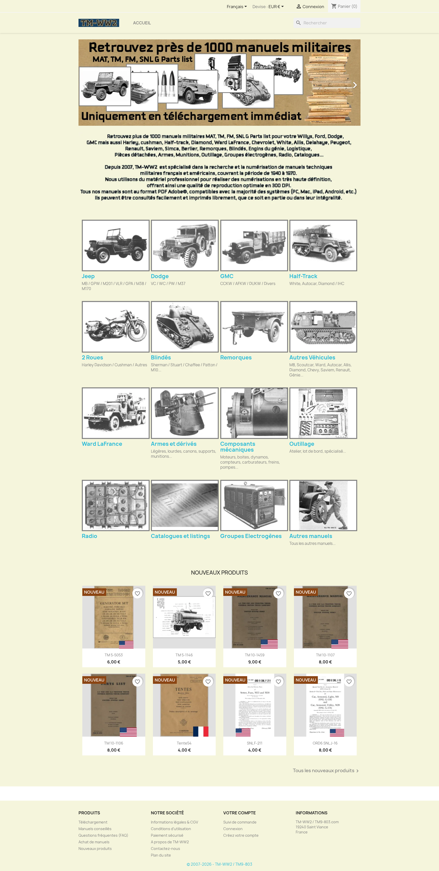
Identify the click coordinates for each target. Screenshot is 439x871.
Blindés (161, 357)
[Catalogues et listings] (185, 505)
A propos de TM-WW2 (170, 842)
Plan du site (161, 855)
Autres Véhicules (312, 357)
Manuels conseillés (95, 828)
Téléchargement (93, 822)
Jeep (88, 276)
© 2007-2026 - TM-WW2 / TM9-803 (219, 864)
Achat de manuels (94, 842)
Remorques (236, 357)
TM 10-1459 (254, 655)
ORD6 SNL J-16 (325, 743)
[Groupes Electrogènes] (254, 505)
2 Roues (92, 357)
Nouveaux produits (95, 848)
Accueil (142, 23)
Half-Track (303, 276)
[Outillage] (323, 413)
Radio (89, 536)
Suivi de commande (240, 822)
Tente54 (184, 743)
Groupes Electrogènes (251, 536)
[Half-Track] (323, 245)
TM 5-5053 (114, 655)
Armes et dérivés (174, 444)
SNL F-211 (254, 743)
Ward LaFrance (102, 444)
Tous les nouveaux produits (326, 771)
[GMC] (254, 245)
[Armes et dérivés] (185, 413)
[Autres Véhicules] (323, 326)
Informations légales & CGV (174, 822)
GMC (226, 276)
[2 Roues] (116, 326)
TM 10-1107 (325, 655)
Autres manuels (310, 536)
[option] (219, 82)
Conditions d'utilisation (171, 828)
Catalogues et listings (180, 536)
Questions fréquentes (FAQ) (103, 835)
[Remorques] (254, 326)
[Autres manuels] (323, 505)
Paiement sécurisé (167, 835)
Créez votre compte (241, 835)
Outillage (301, 444)
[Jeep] (116, 245)
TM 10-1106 (113, 743)
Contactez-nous (165, 848)
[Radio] (116, 505)
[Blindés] (185, 326)
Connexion (233, 828)
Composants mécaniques (237, 446)
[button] (100, 82)
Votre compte (239, 813)
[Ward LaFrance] (116, 413)
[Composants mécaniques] (254, 413)
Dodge (160, 276)
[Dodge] (185, 245)
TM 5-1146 (184, 655)
